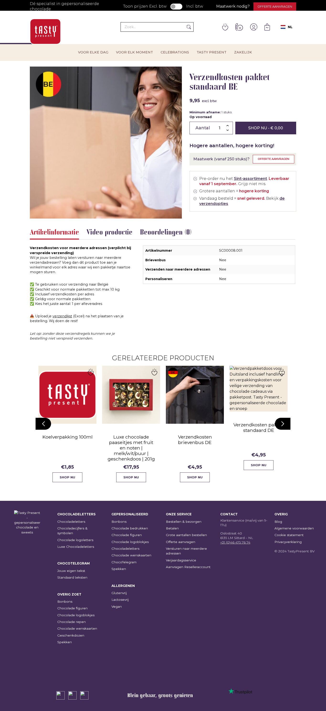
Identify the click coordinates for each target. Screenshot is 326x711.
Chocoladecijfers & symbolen (72, 530)
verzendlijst (62, 316)
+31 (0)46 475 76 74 (235, 542)
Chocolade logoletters (75, 540)
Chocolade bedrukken (129, 528)
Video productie (109, 232)
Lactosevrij (120, 599)
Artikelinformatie (54, 232)
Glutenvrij (119, 593)
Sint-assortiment (250, 178)
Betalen (172, 528)
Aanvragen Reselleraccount (188, 567)
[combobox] (286, 27)
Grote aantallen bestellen (186, 535)
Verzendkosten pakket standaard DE (258, 427)
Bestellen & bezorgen (183, 521)
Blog (278, 521)
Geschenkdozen (70, 635)
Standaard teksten (72, 577)
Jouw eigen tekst (71, 571)
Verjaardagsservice (181, 560)
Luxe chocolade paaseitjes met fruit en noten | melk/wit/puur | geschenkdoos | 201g (131, 448)
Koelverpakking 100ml (67, 437)
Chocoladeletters (71, 521)
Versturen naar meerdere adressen (186, 551)
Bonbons (64, 601)
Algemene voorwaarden (294, 528)
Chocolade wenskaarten (77, 628)
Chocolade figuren (72, 608)
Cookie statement (289, 535)
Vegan (116, 606)
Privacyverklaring (288, 542)
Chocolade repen (71, 622)
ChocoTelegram (124, 562)
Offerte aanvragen (275, 6)
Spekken (64, 642)
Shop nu (265, 128)
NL (290, 27)
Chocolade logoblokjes (76, 615)
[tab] (54, 233)
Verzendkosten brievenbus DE (195, 439)
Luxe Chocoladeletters (75, 547)
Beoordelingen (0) (166, 232)
